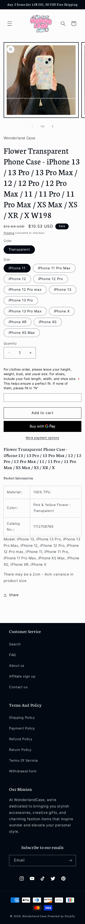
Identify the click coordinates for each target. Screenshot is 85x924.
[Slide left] (32, 127)
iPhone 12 (17, 279)
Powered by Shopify (61, 916)
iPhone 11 (17, 268)
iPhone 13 (62, 290)
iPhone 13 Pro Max (25, 311)
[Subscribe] (70, 860)
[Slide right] (53, 127)
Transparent (19, 249)
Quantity (10, 343)
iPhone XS (48, 322)
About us (16, 666)
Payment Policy (22, 728)
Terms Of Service (23, 760)
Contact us (18, 687)
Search (15, 644)
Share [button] (14, 595)
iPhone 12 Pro (50, 279)
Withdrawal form (22, 771)
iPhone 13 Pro (21, 300)
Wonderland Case (34, 916)
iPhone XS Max (22, 333)
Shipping (9, 232)
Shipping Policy (22, 718)
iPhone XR (18, 322)
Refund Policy (20, 739)
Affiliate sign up (22, 676)
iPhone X (62, 311)
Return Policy (20, 750)
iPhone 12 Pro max (25, 290)
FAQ (12, 655)
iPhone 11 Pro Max (54, 268)
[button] (9, 23)
